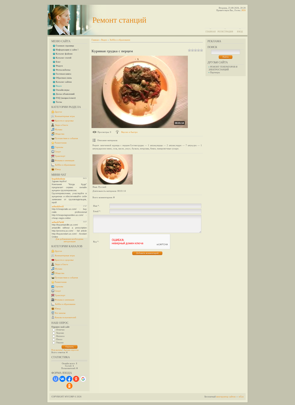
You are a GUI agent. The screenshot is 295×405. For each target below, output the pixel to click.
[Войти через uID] (56, 379)
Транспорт (60, 156)
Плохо (59, 339)
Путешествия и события (66, 138)
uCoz (241, 396)
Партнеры (215, 72)
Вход (240, 31)
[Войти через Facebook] (69, 379)
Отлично (60, 329)
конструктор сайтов (225, 396)
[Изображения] (113, 169)
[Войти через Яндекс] (76, 379)
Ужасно (60, 342)
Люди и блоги (61, 125)
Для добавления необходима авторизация (69, 240)
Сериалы (59, 147)
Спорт (58, 151)
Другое (58, 112)
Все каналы (60, 313)
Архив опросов (71, 350)
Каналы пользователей (65, 317)
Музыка (58, 129)
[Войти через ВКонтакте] (62, 379)
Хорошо (60, 333)
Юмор (58, 169)
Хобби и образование (65, 165)
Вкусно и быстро (129, 132)
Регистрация (225, 31)
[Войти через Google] (83, 379)
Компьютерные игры (65, 116)
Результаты (56, 350)
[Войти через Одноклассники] (69, 386)
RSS (244, 10)
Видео (104, 40)
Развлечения (60, 142)
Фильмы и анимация (64, 160)
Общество (59, 134)
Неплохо (60, 336)
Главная (210, 31)
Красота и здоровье (64, 120)
